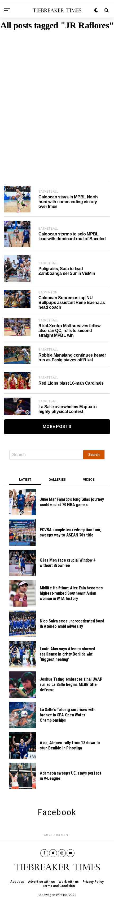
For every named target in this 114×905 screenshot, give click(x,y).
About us (17, 882)
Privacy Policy (93, 882)
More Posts (57, 426)
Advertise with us (41, 882)
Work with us (69, 882)
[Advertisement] (57, 98)
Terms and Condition (58, 886)
